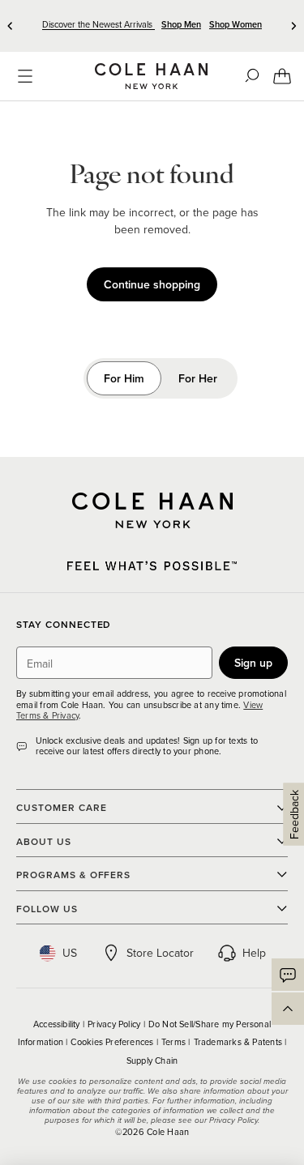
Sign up (253, 663)
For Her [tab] (197, 378)
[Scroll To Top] (288, 1008)
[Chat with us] (288, 974)
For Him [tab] (124, 378)
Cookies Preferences (113, 1041)
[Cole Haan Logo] (152, 510)
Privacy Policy (115, 1024)
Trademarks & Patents (239, 1041)
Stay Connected (63, 625)
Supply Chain (152, 1060)
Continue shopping (152, 284)
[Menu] (25, 76)
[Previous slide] (10, 25)
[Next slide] (293, 25)
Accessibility (58, 1024)
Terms (174, 1041)
